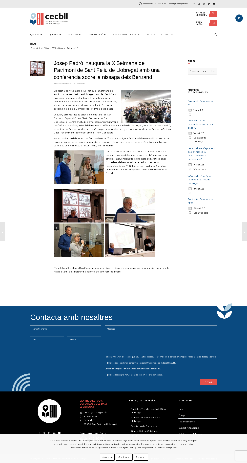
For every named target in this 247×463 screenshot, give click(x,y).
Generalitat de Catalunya (144, 431)
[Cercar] (216, 34)
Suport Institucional (188, 427)
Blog (33, 43)
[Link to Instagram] (204, 3)
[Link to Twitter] (44, 433)
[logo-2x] (49, 19)
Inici (180, 409)
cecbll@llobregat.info (178, 4)
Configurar (124, 457)
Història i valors (186, 421)
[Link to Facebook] (194, 3)
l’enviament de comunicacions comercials (141, 369)
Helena (82, 84)
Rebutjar (141, 457)
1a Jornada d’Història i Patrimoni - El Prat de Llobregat (199, 180)
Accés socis (148, 4)
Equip (181, 415)
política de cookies (130, 444)
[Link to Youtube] (214, 3)
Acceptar (107, 457)
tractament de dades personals (202, 357)
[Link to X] (199, 3)
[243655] (37, 68)
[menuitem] (36, 34)
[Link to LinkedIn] (209, 3)
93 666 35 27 (160, 4)
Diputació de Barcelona (144, 426)
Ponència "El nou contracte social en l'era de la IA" (201, 124)
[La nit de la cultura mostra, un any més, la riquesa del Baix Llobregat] (244, 231)
